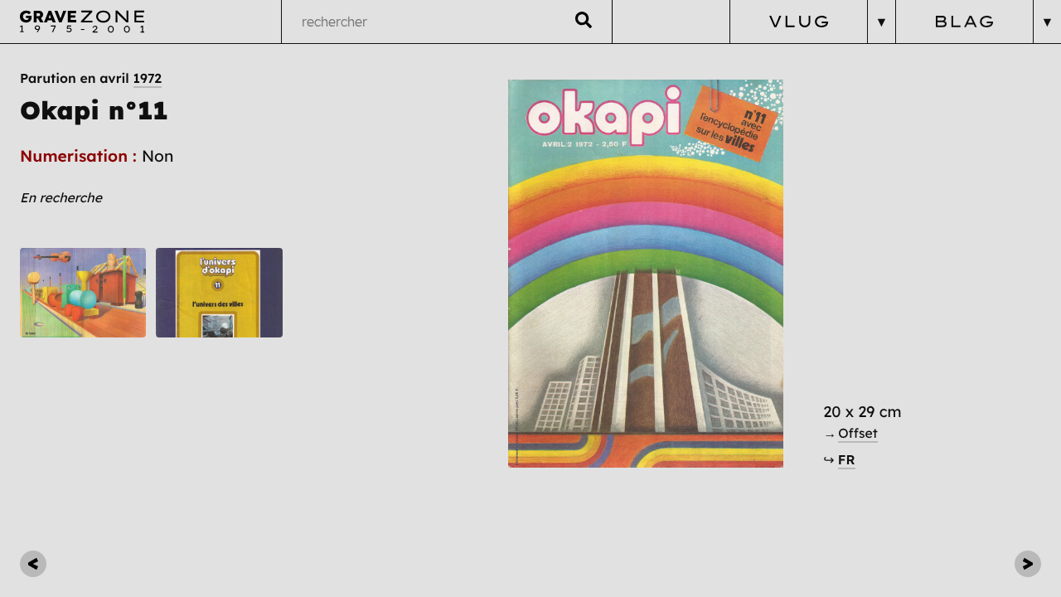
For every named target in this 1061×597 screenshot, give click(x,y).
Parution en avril (91, 77)
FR (846, 459)
